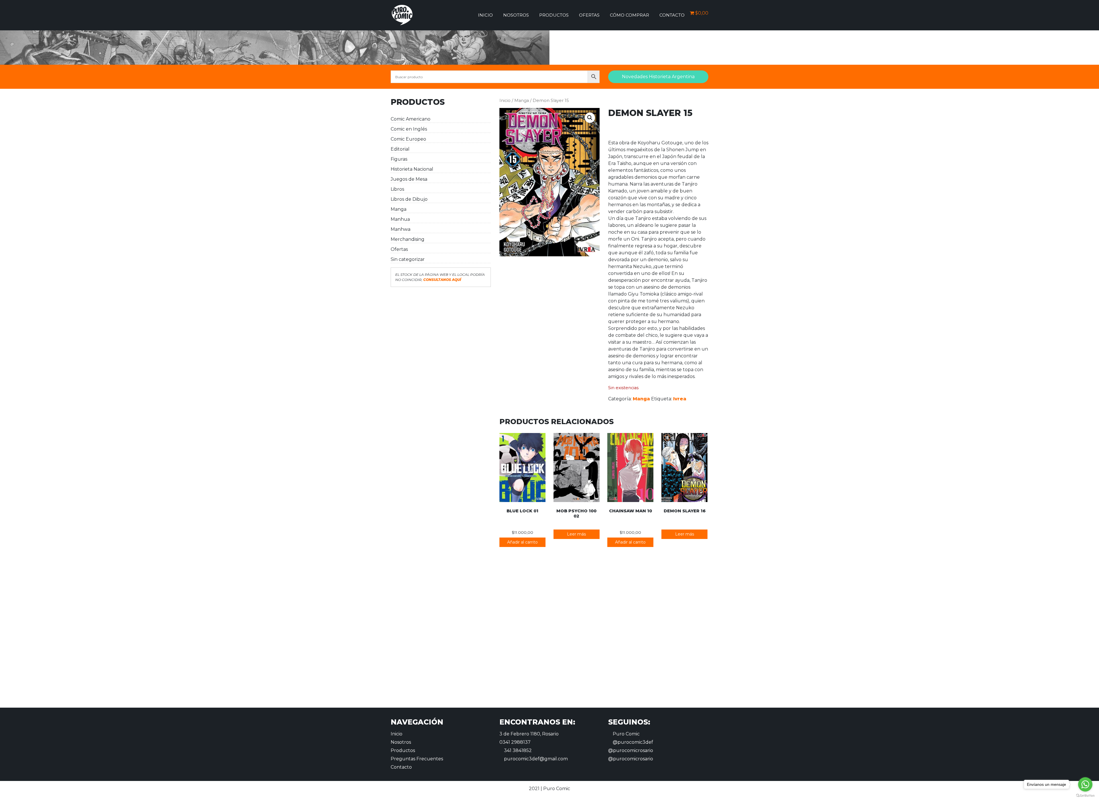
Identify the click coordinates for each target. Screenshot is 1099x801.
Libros (397, 189)
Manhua (400, 219)
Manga (398, 209)
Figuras (399, 159)
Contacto (672, 15)
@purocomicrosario (630, 750)
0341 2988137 (515, 742)
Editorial (400, 149)
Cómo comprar (629, 15)
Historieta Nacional (412, 169)
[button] (590, 118)
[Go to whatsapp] (1085, 784)
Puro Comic (626, 734)
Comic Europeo (408, 139)
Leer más (576, 534)
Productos (554, 15)
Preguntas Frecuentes (417, 758)
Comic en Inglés (409, 129)
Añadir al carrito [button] (522, 542)
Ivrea (679, 399)
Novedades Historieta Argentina (658, 76)
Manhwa (400, 229)
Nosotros (516, 15)
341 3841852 (517, 750)
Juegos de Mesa (409, 179)
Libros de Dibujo (409, 199)
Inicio (485, 15)
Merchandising (407, 239)
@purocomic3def (632, 742)
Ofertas (589, 15)
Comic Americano (410, 119)
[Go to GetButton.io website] (1085, 795)
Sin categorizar (408, 259)
